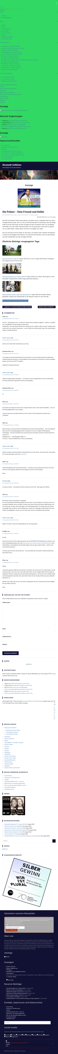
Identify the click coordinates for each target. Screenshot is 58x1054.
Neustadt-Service (4, 42)
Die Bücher (3, 90)
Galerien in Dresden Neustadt (10, 58)
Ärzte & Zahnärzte (9, 738)
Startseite (2, 10)
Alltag (1, 21)
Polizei (4, 15)
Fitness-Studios (8, 744)
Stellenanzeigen (4, 98)
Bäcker (6, 740)
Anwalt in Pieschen (10, 966)
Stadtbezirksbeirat (7, 17)
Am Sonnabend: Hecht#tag (11, 834)
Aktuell (2, 12)
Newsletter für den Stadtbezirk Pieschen (15, 971)
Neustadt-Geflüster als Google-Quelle (32, 701)
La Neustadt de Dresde (8, 77)
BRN (3, 35)
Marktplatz (3, 100)
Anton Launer (6, 126)
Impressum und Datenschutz (10, 147)
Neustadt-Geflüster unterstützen (8, 84)
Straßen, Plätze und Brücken (10, 69)
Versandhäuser (10, 973)
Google (48, 217)
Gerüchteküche (6, 29)
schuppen (21, 300)
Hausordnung (6, 145)
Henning (4, 481)
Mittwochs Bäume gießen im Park (13, 832)
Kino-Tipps (5, 31)
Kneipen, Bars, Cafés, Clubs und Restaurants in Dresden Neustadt (20, 60)
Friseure (6, 746)
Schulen (6, 750)
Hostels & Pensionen (10, 756)
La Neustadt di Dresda (8, 79)
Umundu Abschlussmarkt (46, 307)
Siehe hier (23, 454)
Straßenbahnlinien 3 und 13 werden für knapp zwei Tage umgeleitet (22, 836)
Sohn (26, 300)
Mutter (12, 300)
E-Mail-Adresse (6, 636)
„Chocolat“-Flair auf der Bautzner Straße (17, 307)
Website (4, 644)
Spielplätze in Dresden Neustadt (11, 65)
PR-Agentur (9, 970)
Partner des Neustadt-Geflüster (8, 88)
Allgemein (2, 102)
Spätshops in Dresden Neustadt (10, 63)
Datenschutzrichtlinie (25, 920)
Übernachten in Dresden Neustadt (11, 67)
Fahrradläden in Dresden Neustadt (11, 52)
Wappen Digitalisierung (11, 968)
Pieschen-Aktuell (12, 976)
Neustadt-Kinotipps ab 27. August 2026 (14, 824)
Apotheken (7, 736)
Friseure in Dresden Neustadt (10, 56)
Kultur (4, 25)
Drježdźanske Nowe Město (9, 81)
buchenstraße (6, 300)
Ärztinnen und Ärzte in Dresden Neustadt (13, 48)
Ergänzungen (6, 602)
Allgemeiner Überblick (10, 727)
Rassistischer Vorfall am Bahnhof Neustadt (15, 830)
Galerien (6, 748)
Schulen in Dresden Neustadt (10, 61)
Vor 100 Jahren (6, 33)
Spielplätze (7, 754)
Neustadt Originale (7, 36)
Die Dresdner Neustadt (6, 73)
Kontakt (2, 86)
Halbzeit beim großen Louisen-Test (17, 120)
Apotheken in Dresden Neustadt (11, 46)
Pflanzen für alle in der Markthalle (16, 124)
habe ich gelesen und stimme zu (16, 924)
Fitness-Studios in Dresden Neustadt (12, 54)
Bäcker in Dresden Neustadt (10, 50)
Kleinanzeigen (4, 96)
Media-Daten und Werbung (7, 92)
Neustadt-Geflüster (11, 164)
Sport (3, 27)
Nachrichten (25, 215)
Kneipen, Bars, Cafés (10, 758)
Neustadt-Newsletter (7, 157)
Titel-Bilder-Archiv (7, 38)
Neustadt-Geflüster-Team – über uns (12, 151)
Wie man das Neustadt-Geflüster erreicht (11, 94)
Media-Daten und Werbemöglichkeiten (12, 153)
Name (4, 628)
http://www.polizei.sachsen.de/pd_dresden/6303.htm (37, 543)
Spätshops (7, 752)
